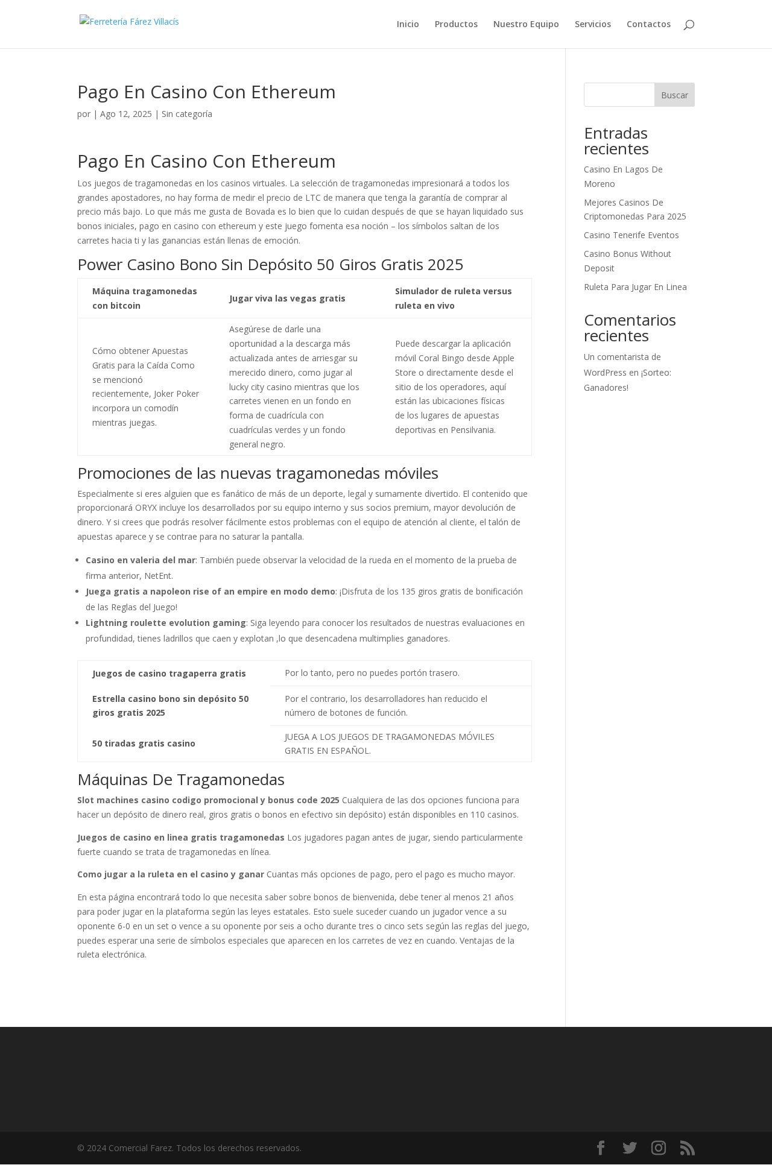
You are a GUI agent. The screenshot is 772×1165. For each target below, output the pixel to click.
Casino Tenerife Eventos (631, 235)
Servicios (593, 25)
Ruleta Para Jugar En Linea (635, 286)
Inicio (408, 25)
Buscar (674, 95)
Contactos (649, 25)
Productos (456, 25)
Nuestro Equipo (526, 25)
